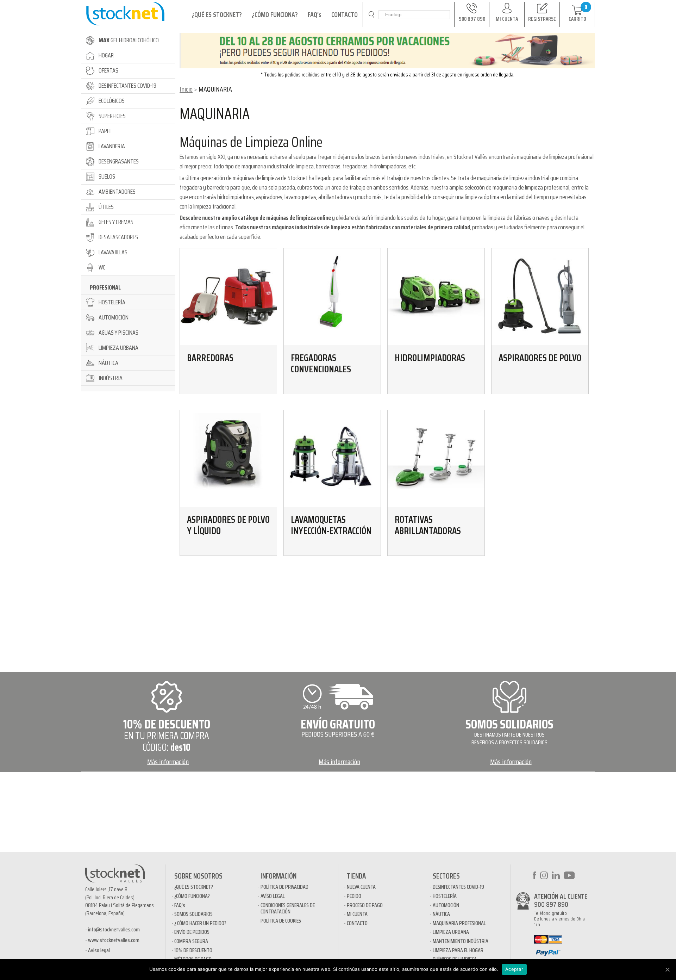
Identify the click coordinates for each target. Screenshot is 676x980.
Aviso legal (99, 950)
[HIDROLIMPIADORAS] (436, 296)
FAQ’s (314, 14)
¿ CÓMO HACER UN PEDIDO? (200, 923)
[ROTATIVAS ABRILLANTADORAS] (436, 458)
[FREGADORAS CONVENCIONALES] (332, 296)
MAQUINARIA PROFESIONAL (459, 923)
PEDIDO (354, 896)
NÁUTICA (441, 914)
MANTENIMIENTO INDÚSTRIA (460, 941)
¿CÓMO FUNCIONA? (275, 14)
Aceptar (514, 969)
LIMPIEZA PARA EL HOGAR (458, 950)
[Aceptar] (667, 969)
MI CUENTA (357, 914)
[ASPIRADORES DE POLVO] (540, 296)
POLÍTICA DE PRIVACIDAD (284, 886)
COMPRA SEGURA (191, 941)
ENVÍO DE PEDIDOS (191, 932)
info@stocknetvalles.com (114, 929)
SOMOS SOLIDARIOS (193, 914)
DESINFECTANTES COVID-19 (458, 886)
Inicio (186, 89)
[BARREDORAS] (228, 296)
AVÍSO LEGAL (273, 896)
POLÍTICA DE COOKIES (281, 920)
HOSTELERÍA (445, 896)
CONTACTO (344, 14)
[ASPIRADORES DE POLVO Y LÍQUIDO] (228, 458)
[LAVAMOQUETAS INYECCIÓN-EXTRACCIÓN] (332, 458)
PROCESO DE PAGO (365, 905)
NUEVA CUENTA (361, 886)
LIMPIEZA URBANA (451, 932)
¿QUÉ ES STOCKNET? (217, 14)
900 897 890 (551, 904)
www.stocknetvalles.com (113, 940)
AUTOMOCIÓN (446, 905)
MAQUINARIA (215, 114)
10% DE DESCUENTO (193, 950)
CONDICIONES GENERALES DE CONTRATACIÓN (288, 908)
